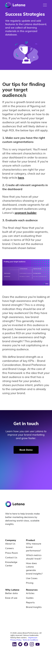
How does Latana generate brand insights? (34, 568)
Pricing (29, 582)
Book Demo (26, 449)
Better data (11, 593)
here (21, 177)
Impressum (32, 637)
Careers (9, 548)
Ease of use (11, 597)
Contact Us (11, 557)
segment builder (26, 212)
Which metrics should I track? (33, 557)
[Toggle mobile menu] (45, 5)
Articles (30, 593)
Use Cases (31, 578)
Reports (30, 602)
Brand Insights (34, 607)
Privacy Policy (15, 640)
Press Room (11, 552)
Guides (30, 597)
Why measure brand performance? (33, 547)
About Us (10, 543)
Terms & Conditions (30, 640)
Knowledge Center (11, 564)
